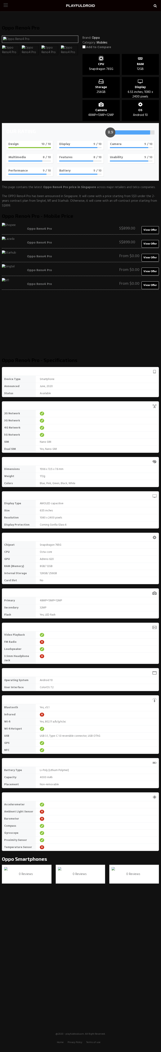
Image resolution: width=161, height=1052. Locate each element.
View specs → (14, 878)
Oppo (8, 859)
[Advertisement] (80, 325)
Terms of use (93, 1042)
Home (60, 1042)
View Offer (150, 230)
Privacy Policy (75, 1042)
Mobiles (102, 42)
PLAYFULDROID (80, 6)
